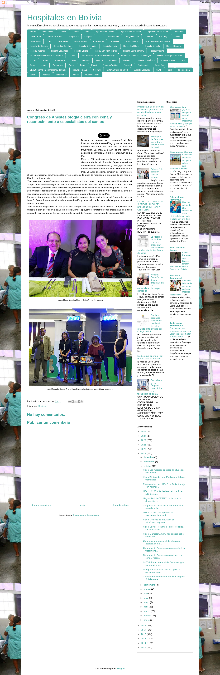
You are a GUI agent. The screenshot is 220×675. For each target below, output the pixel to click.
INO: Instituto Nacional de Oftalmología (98, 55)
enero (147, 620)
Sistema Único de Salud (117, 70)
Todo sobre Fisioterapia (176, 324)
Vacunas (46, 75)
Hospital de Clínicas (39, 46)
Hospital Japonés (37, 51)
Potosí (94, 65)
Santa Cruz (160, 65)
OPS (183, 60)
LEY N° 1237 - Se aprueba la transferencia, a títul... (158, 514)
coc (99, 36)
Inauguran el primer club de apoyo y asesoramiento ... (161, 570)
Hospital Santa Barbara (133, 51)
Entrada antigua (121, 505)
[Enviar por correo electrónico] (69, 401)
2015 (144, 638)
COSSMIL (149, 36)
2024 (144, 436)
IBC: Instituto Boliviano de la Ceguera (46, 55)
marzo (147, 611)
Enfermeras (63, 41)
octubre (148, 466)
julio (146, 593)
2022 (144, 440)
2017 (144, 630)
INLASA (72, 55)
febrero (148, 615)
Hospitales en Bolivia (64, 17)
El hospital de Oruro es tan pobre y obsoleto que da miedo (157, 142)
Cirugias (88, 36)
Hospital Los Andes (59, 51)
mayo (147, 602)
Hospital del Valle (152, 46)
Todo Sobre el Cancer (177, 248)
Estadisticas (98, 41)
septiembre (150, 584)
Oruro (32, 65)
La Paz (45, 60)
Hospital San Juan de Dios (105, 51)
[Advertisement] (110, 89)
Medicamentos (178, 107)
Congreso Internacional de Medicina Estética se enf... (161, 542)
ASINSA (62, 32)
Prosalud (128, 65)
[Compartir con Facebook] (78, 401)
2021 (144, 444)
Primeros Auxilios (110, 65)
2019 (144, 453)
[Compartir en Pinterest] (81, 401)
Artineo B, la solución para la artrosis (157, 173)
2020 (144, 449)
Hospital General (173, 46)
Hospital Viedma (157, 51)
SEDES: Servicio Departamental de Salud (48, 70)
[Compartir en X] (75, 401)
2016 (144, 634)
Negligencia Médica (146, 60)
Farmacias (114, 41)
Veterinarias (61, 75)
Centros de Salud (54, 36)
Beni (87, 32)
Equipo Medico (80, 41)
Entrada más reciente (40, 505)
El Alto (49, 41)
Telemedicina (184, 70)
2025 (144, 431)
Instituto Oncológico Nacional (169, 55)
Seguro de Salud (79, 70)
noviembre (149, 461)
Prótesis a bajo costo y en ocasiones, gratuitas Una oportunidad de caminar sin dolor (150, 110)
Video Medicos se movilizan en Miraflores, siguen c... (158, 521)
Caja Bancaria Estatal (104, 32)
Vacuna (33, 75)
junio (146, 598)
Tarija (169, 70)
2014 (144, 643)
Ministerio (127, 60)
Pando (71, 65)
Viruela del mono (92, 75)
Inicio (82, 505)
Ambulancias (47, 32)
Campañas (178, 32)
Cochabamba (113, 36)
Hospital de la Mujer (88, 46)
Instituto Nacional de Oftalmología (136, 55)
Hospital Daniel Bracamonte (157, 41)
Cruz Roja (163, 36)
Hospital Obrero (81, 51)
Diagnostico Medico (181, 152)
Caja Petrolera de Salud (157, 32)
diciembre (149, 457)
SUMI (158, 70)
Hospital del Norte (131, 46)
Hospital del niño (110, 46)
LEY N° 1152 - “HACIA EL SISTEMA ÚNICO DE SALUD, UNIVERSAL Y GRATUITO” (150, 205)
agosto (147, 589)
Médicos (99, 60)
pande (44, 65)
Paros (82, 65)
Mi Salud (113, 60)
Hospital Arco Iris (132, 41)
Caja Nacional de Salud (130, 32)
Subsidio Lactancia (142, 70)
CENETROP (35, 36)
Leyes (73, 60)
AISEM (33, 32)
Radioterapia (143, 65)
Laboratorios (59, 60)
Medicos (86, 60)
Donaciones (35, 41)
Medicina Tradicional (176, 276)
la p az (33, 60)
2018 (144, 625)
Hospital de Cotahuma (63, 46)
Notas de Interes (168, 60)
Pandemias (57, 65)
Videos (75, 75)
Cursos (177, 36)
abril (146, 606)
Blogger (120, 668)
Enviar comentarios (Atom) (86, 515)
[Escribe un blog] (72, 401)
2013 (144, 647)
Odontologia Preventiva (177, 198)
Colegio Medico (132, 36)
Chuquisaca (73, 36)
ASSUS (75, 32)
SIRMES (97, 70)
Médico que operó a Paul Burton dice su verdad (150, 357)
